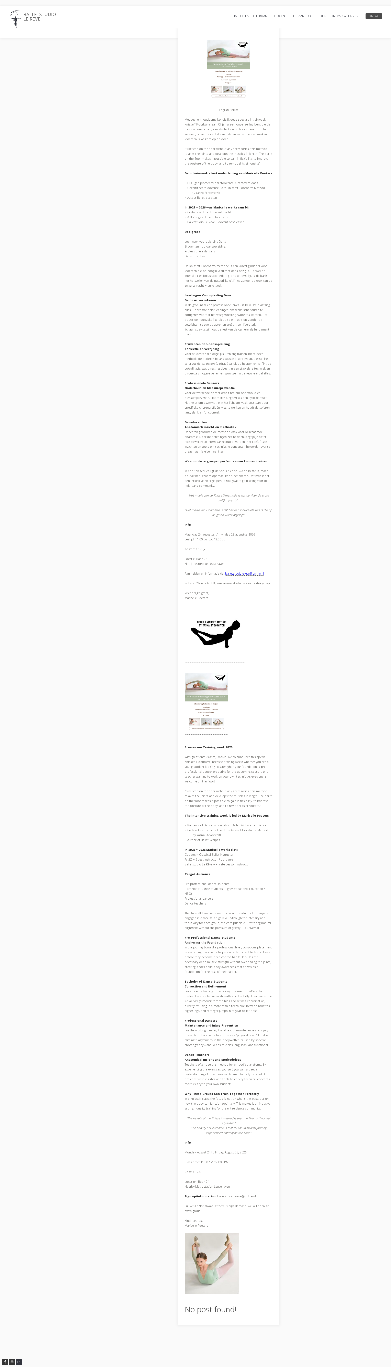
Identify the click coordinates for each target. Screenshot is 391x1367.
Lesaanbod (302, 16)
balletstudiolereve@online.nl (244, 573)
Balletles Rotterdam (250, 16)
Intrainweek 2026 (346, 16)
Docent (280, 16)
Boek (322, 16)
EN (19, 1362)
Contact (374, 16)
